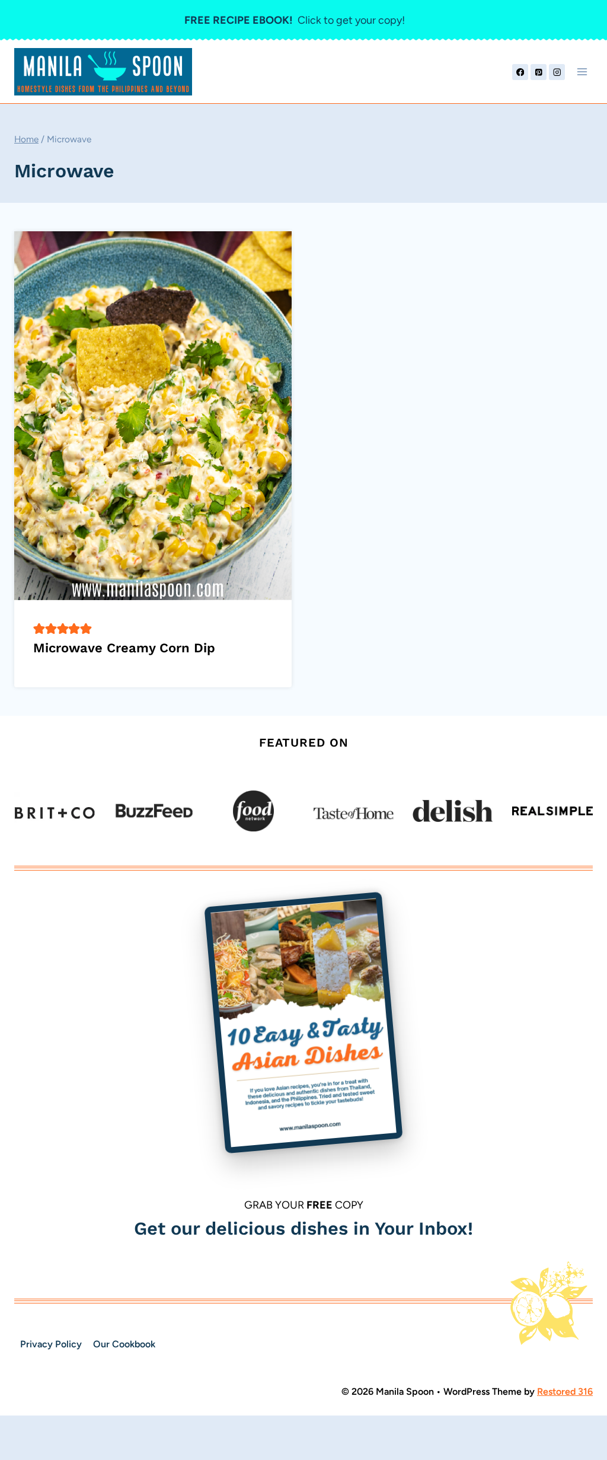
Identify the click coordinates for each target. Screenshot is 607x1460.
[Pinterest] (539, 72)
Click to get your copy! (294, 20)
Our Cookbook (124, 1344)
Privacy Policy (51, 1344)
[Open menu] (582, 72)
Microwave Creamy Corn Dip (124, 647)
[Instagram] (557, 72)
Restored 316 (565, 1391)
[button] (39, 628)
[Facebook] (520, 72)
